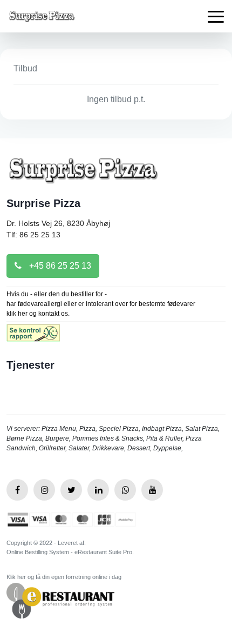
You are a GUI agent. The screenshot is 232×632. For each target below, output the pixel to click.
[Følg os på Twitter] (71, 490)
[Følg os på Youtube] (152, 490)
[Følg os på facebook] (17, 490)
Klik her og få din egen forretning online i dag (63, 577)
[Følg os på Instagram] (44, 490)
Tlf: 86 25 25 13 (33, 234)
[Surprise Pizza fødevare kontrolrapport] (33, 336)
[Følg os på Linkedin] (98, 490)
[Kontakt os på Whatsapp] (125, 490)
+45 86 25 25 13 (59, 265)
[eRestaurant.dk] (60, 599)
